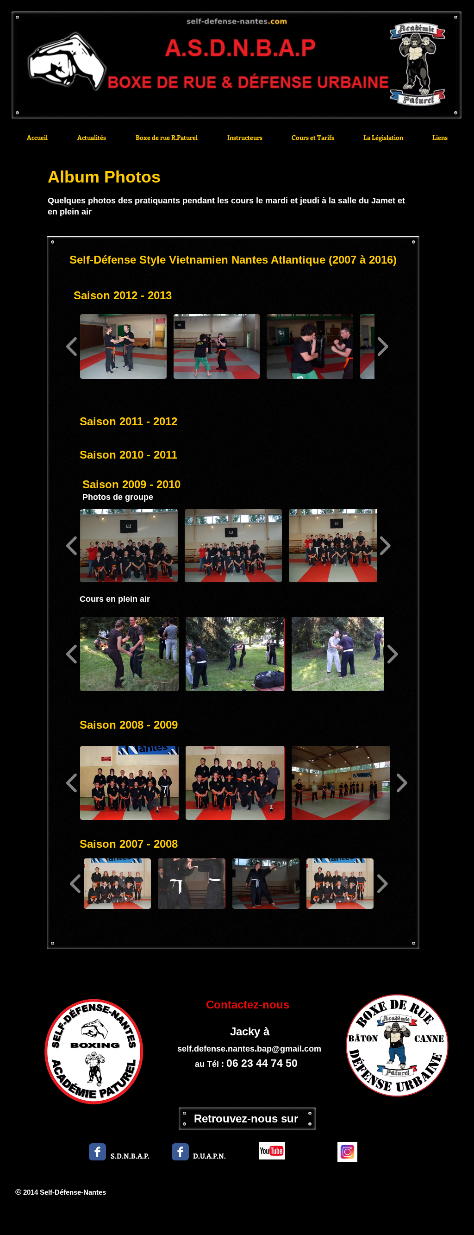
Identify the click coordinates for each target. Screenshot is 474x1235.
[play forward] (382, 346)
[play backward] (72, 346)
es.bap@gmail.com (283, 1048)
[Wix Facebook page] (97, 1151)
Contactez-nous (249, 1004)
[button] (123, 346)
